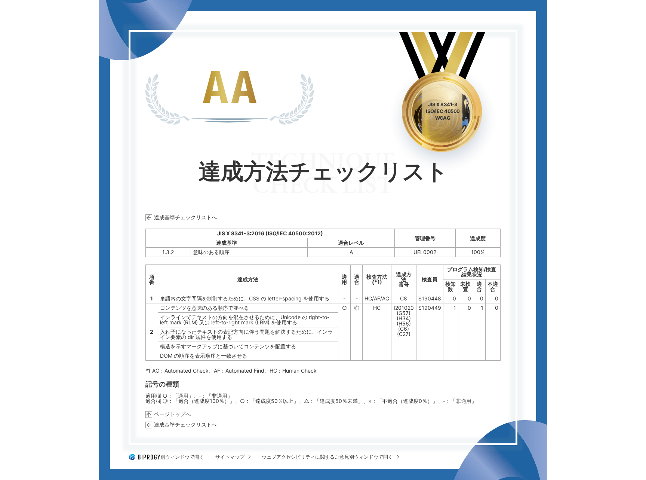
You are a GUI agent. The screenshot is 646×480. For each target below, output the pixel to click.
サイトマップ (229, 457)
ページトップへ (172, 414)
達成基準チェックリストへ (185, 217)
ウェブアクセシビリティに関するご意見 (327, 457)
